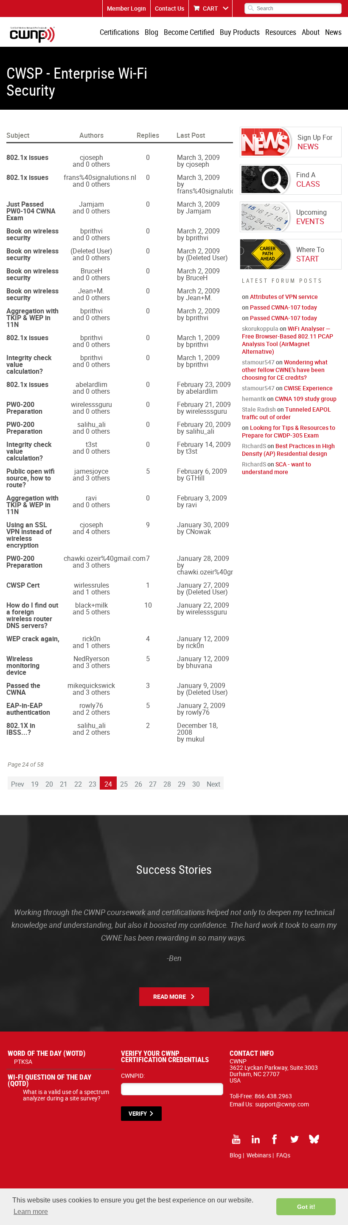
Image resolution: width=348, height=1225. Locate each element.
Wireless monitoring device (22, 665)
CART (210, 8)
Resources (280, 32)
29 (181, 784)
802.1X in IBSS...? (20, 729)
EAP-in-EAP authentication (28, 709)
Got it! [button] (306, 1206)
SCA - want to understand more (276, 468)
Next (213, 784)
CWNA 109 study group (306, 399)
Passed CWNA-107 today (283, 307)
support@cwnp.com (282, 1104)
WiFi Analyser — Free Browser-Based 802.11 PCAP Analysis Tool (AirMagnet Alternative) (287, 339)
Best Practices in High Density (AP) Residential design (288, 450)
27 (153, 784)
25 (124, 784)
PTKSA (23, 1061)
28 (167, 784)
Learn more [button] (31, 1211)
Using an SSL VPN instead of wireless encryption (29, 535)
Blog (151, 32)
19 (35, 784)
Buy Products (240, 32)
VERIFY (138, 1113)
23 (92, 784)
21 (63, 784)
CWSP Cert (22, 585)
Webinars (259, 1155)
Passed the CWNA (23, 689)
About (311, 32)
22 (78, 784)
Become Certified (189, 32)
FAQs (283, 1155)
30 (196, 784)
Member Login (126, 8)
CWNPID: (133, 1076)
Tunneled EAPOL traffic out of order (286, 413)
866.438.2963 (273, 1096)
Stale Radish (259, 409)
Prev (17, 784)
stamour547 (258, 362)
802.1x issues (27, 157)
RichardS (254, 446)
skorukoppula (260, 328)
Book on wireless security (32, 234)
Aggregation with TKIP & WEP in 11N (32, 317)
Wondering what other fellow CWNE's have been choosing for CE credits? (285, 369)
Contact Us (169, 8)
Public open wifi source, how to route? (30, 477)
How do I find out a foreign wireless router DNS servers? (32, 615)
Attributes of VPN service (284, 297)
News (333, 32)
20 (49, 784)
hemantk (254, 399)
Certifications (119, 32)
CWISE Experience (308, 388)
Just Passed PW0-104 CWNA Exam (31, 210)
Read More (169, 996)
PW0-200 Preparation (24, 408)
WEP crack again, (32, 638)
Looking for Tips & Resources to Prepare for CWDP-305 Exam (288, 431)
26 (138, 784)
